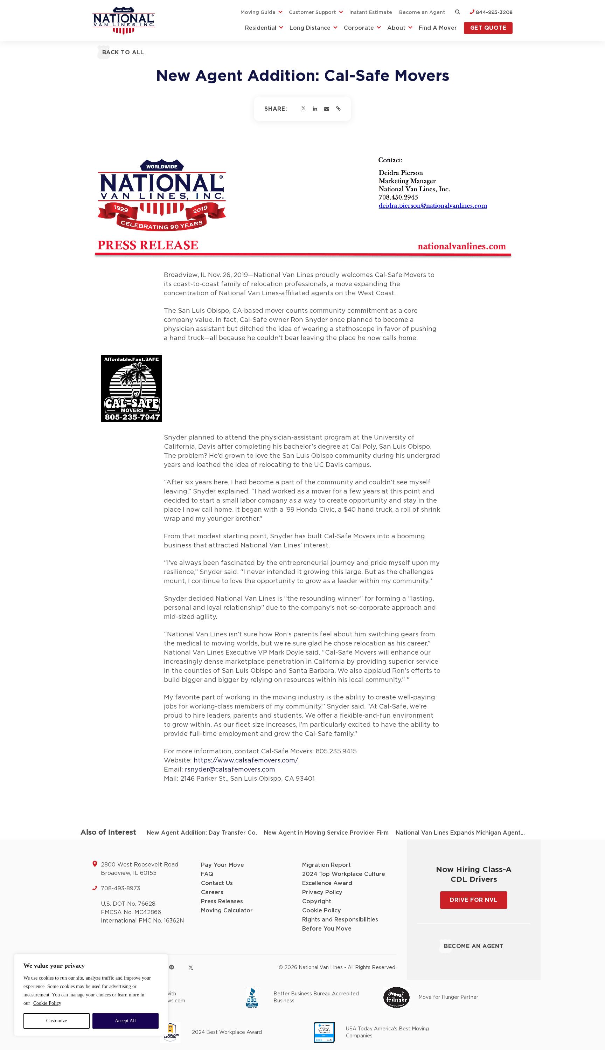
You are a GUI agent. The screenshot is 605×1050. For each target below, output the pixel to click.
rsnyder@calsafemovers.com (230, 770)
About (396, 28)
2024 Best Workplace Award (227, 1032)
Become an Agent (422, 12)
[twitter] (190, 967)
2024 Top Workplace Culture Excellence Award (343, 878)
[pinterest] (171, 967)
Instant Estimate (370, 12)
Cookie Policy (47, 1003)
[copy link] (338, 109)
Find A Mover (438, 28)
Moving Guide (258, 12)
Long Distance (310, 28)
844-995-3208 (493, 12)
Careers (212, 892)
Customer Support (312, 12)
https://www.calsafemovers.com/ (246, 761)
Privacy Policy (322, 892)
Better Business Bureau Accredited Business (316, 997)
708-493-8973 (120, 888)
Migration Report (326, 865)
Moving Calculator (227, 910)
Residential (260, 28)
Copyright (316, 901)
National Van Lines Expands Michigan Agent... (460, 833)
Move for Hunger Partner (448, 997)
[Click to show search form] (457, 12)
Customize (56, 1020)
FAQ (207, 874)
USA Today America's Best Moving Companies (387, 1032)
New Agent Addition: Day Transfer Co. (202, 833)
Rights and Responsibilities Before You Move (340, 924)
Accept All (125, 1020)
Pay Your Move (222, 865)
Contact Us (217, 883)
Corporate (359, 28)
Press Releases (222, 901)
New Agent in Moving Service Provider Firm (326, 833)
